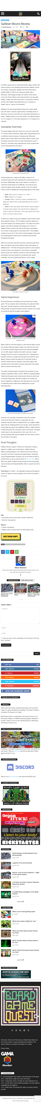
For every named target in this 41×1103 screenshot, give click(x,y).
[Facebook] (3, 552)
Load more (20, 901)
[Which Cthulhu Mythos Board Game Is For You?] (6, 943)
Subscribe (36, 685)
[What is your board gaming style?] (6, 914)
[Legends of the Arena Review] (20, 588)
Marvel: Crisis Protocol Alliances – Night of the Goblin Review (34, 595)
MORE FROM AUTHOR (27, 580)
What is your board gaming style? (23, 911)
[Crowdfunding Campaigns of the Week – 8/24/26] (6, 894)
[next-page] (22, 599)
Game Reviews (9, 18)
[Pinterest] (12, 552)
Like (37, 664)
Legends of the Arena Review (19, 594)
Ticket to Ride (30, 459)
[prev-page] (19, 599)
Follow (36, 669)
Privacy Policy (5, 1048)
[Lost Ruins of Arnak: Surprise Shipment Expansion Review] (6, 885)
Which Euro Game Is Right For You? (24, 921)
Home (2, 18)
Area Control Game (11, 544)
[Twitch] (25, 1030)
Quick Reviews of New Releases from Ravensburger (7, 595)
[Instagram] (17, 1030)
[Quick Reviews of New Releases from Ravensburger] (7, 588)
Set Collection (20, 544)
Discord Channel (14, 776)
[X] (8, 552)
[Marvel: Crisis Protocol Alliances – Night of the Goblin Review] (34, 588)
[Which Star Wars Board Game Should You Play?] (6, 933)
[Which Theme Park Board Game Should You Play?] (6, 953)
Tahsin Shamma (7, 27)
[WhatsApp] (17, 552)
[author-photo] (20, 561)
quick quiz (17, 751)
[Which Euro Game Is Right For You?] (6, 924)
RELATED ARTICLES (13, 580)
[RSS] (21, 1030)
